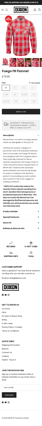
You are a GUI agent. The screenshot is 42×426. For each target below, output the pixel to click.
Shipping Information (11, 345)
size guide (16, 142)
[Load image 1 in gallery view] (21, 36)
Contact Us (7, 352)
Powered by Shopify (22, 418)
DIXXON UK (10, 418)
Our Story (6, 308)
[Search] (7, 9)
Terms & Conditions (10, 331)
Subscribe (9, 395)
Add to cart (21, 111)
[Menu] (2, 9)
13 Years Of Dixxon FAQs (12, 316)
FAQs (7, 273)
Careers (5, 356)
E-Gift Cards (7, 323)
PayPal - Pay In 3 (9, 360)
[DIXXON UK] (21, 9)
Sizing (4, 319)
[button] (21, 135)
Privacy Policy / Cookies (12, 327)
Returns (5, 349)
